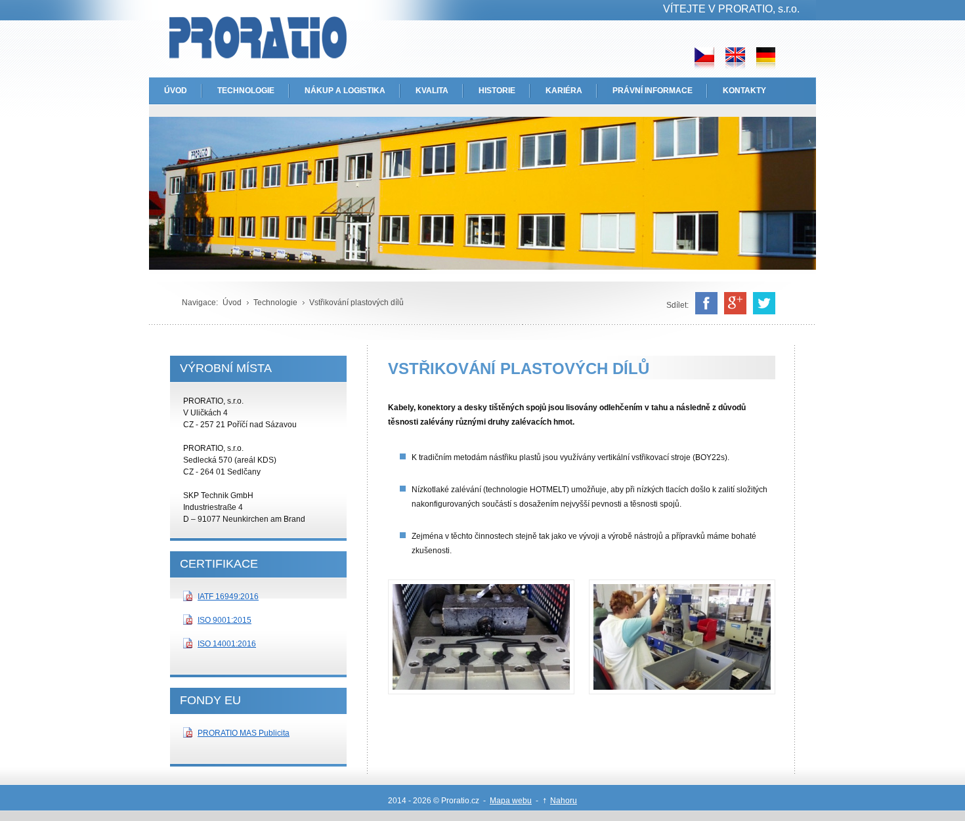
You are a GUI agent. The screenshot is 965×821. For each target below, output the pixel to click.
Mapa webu (511, 800)
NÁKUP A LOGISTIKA (345, 90)
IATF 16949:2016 (228, 596)
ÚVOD (175, 90)
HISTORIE (497, 90)
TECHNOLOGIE (245, 90)
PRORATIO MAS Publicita (244, 733)
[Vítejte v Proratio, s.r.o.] (238, 40)
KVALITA (432, 90)
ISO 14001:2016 (227, 643)
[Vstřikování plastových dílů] (481, 691)
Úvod (232, 302)
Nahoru (563, 800)
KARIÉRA (564, 90)
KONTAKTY (744, 90)
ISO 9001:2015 (224, 620)
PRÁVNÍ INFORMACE (652, 90)
